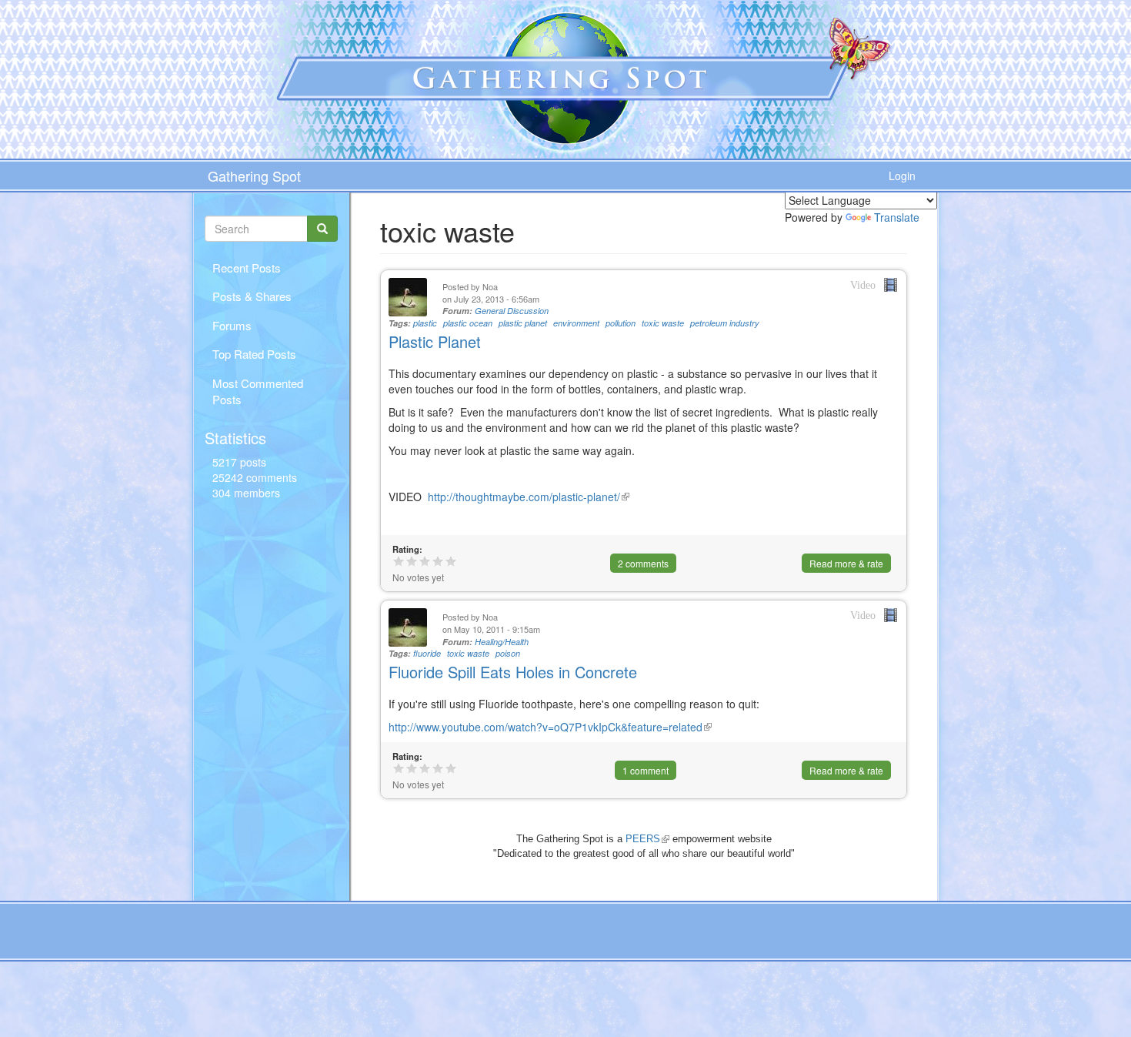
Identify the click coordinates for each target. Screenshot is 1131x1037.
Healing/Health (502, 641)
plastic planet (523, 323)
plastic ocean (467, 323)
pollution (621, 323)
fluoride (427, 653)
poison (507, 653)
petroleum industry (724, 323)
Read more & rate (846, 563)
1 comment (645, 770)
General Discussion (512, 310)
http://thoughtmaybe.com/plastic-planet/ (525, 496)
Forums (232, 325)
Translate (896, 217)
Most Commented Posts (257, 391)
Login (902, 175)
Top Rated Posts (254, 354)
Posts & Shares (252, 296)
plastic (425, 323)
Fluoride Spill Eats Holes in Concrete (513, 672)
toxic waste (663, 323)
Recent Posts (246, 267)
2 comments (643, 563)
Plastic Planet (435, 341)
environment (576, 323)
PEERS (647, 839)
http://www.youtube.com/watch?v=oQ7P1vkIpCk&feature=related (550, 726)
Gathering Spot (254, 176)
